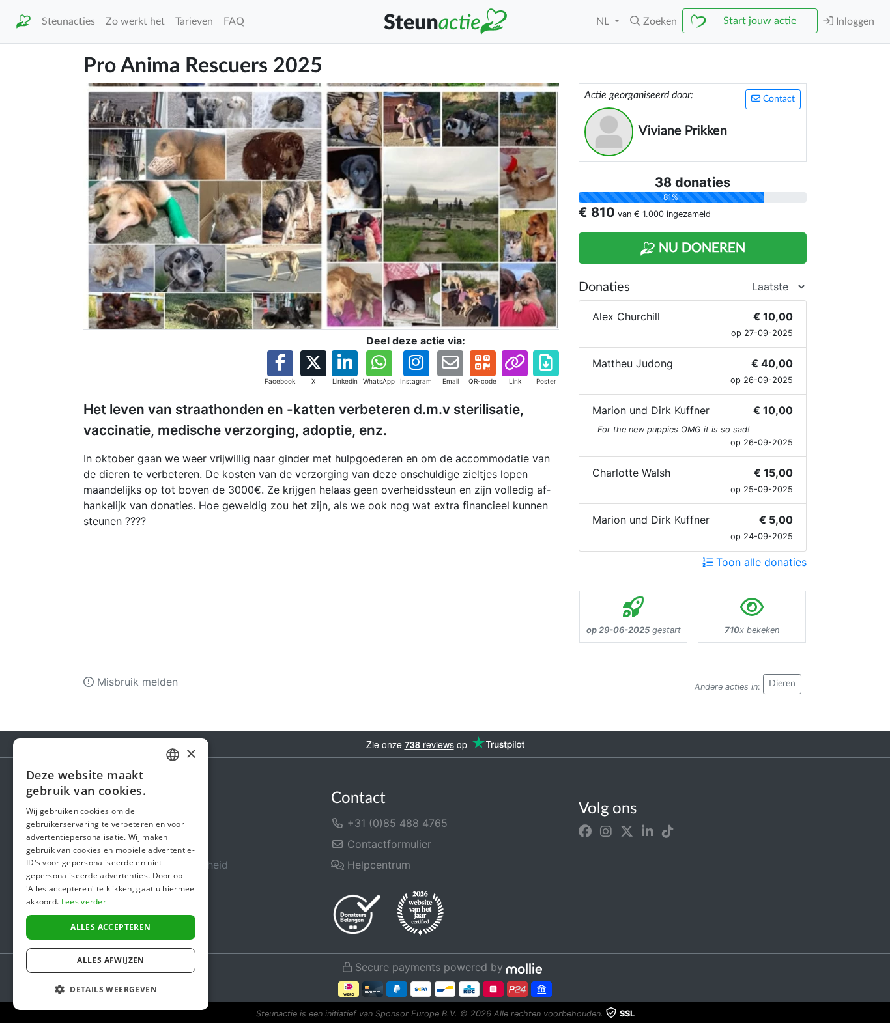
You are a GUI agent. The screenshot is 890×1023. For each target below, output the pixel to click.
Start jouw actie (759, 21)
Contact (777, 99)
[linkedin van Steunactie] (647, 830)
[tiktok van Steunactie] (668, 830)
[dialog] (110, 874)
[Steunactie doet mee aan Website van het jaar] (420, 913)
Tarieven (194, 21)
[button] (653, 21)
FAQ (233, 21)
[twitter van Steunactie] (626, 830)
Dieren (782, 683)
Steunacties (68, 21)
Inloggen (853, 21)
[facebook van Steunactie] (585, 830)
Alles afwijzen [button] (111, 960)
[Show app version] (881, 1014)
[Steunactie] (23, 21)
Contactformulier (387, 843)
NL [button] (604, 21)
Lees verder (83, 901)
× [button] (190, 754)
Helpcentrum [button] (377, 864)
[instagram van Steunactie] (606, 830)
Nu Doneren (700, 248)
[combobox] (172, 754)
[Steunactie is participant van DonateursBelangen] (357, 914)
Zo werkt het (135, 21)
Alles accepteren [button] (110, 926)
